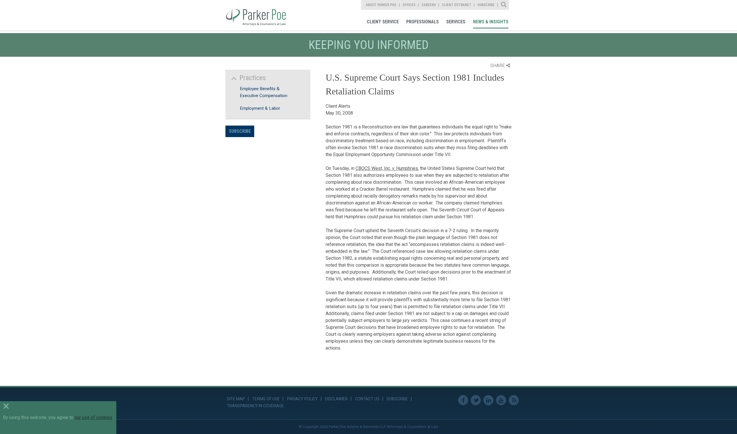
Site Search (504, 5)
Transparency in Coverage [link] (255, 405)
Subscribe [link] (486, 5)
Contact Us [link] (367, 399)
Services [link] (455, 21)
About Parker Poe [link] (381, 5)
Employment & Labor (260, 108)
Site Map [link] (236, 399)
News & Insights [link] (490, 21)
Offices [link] (408, 5)
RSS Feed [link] (514, 400)
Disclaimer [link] (336, 399)
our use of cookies (93, 417)
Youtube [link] (501, 400)
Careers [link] (428, 5)
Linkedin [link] (488, 400)
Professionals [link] (422, 21)
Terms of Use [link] (266, 399)
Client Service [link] (383, 21)
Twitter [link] (476, 400)
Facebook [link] (463, 400)
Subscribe (240, 131)
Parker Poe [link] (259, 15)
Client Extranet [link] (456, 5)
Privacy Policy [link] (302, 399)
